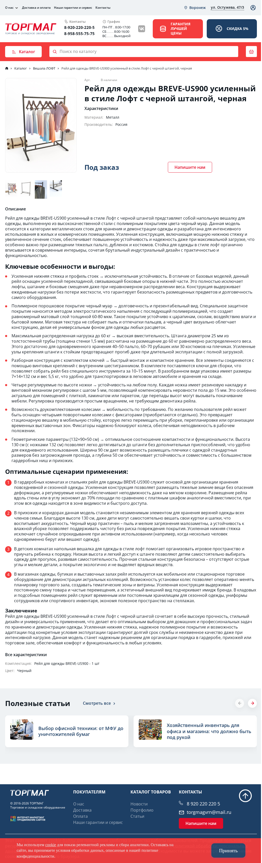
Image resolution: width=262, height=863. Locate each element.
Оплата (80, 816)
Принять (228, 850)
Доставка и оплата (36, 7)
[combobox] (195, 7)
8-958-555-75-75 (79, 33)
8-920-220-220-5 (79, 27)
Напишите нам (189, 167)
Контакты (103, 7)
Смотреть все (97, 703)
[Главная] (6, 68)
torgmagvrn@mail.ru (209, 812)
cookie (50, 845)
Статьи (137, 816)
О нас (9, 8)
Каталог (27, 51)
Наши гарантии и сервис (73, 7)
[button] (252, 703)
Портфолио (142, 810)
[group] (66, 731)
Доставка (82, 810)
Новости (139, 804)
